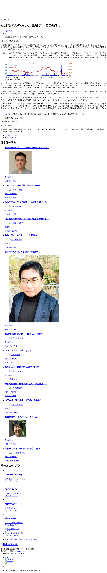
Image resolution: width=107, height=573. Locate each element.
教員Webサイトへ (11, 137)
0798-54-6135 (19, 551)
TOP (3, 566)
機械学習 (8, 31)
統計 (6, 33)
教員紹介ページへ (11, 135)
